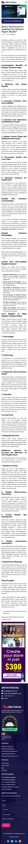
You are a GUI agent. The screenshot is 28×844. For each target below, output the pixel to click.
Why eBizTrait (5, 763)
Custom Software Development (9, 756)
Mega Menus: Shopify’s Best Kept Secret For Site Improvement (12, 618)
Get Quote (4, 770)
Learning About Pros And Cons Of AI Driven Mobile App (14, 612)
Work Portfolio (5, 765)
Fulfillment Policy (14, 837)
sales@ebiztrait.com (10, 691)
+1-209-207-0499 (8, 696)
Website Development (7, 746)
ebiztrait (5, 698)
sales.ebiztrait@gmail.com (13, 693)
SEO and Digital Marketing (8, 753)
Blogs (2, 767)
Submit (6, 825)
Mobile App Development (8, 748)
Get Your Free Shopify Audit (13, 21)
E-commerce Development (8, 782)
